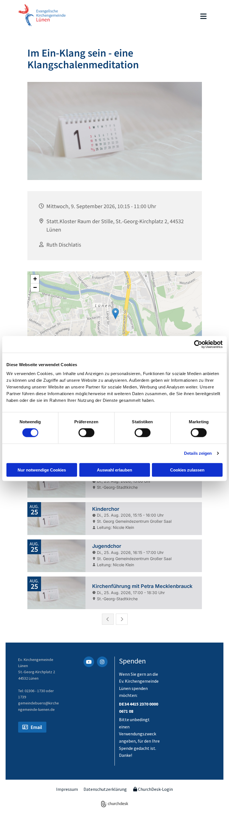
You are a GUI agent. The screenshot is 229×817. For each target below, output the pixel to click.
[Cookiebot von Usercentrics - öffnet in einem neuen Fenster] (198, 344)
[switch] (86, 432)
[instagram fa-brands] (102, 662)
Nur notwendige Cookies (42, 469)
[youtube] (89, 662)
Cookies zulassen (187, 469)
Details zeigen (198, 453)
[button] (144, 17)
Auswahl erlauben (114, 469)
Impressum (67, 789)
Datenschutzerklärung (105, 789)
